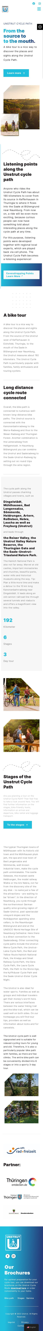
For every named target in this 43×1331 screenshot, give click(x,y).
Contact (22, 1326)
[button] (16, 73)
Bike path (9, 1298)
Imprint (11, 1322)
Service (30, 1298)
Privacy (25, 1322)
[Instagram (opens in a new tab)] (39, 3)
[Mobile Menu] (39, 9)
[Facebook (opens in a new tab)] (34, 3)
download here (18, 1288)
